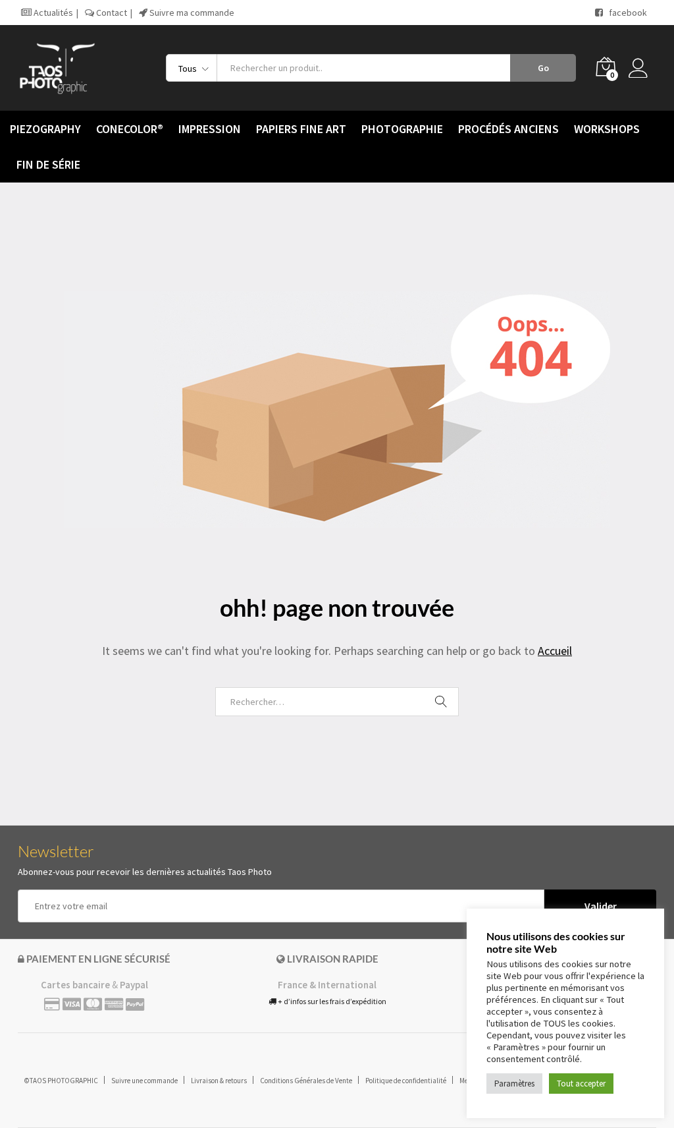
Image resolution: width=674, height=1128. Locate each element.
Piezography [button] (45, 129)
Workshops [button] (607, 129)
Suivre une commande (144, 1080)
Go (543, 68)
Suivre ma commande (190, 12)
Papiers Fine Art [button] (301, 129)
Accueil (555, 650)
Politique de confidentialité (405, 1080)
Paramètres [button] (514, 1083)
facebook (625, 12)
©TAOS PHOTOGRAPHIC (61, 1080)
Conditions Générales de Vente (306, 1080)
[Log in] (642, 68)
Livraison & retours (219, 1080)
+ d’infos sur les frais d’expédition (331, 1001)
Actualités (52, 12)
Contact (110, 12)
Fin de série (48, 165)
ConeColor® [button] (129, 129)
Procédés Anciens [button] (508, 129)
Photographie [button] (402, 129)
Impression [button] (209, 129)
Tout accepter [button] (581, 1083)
